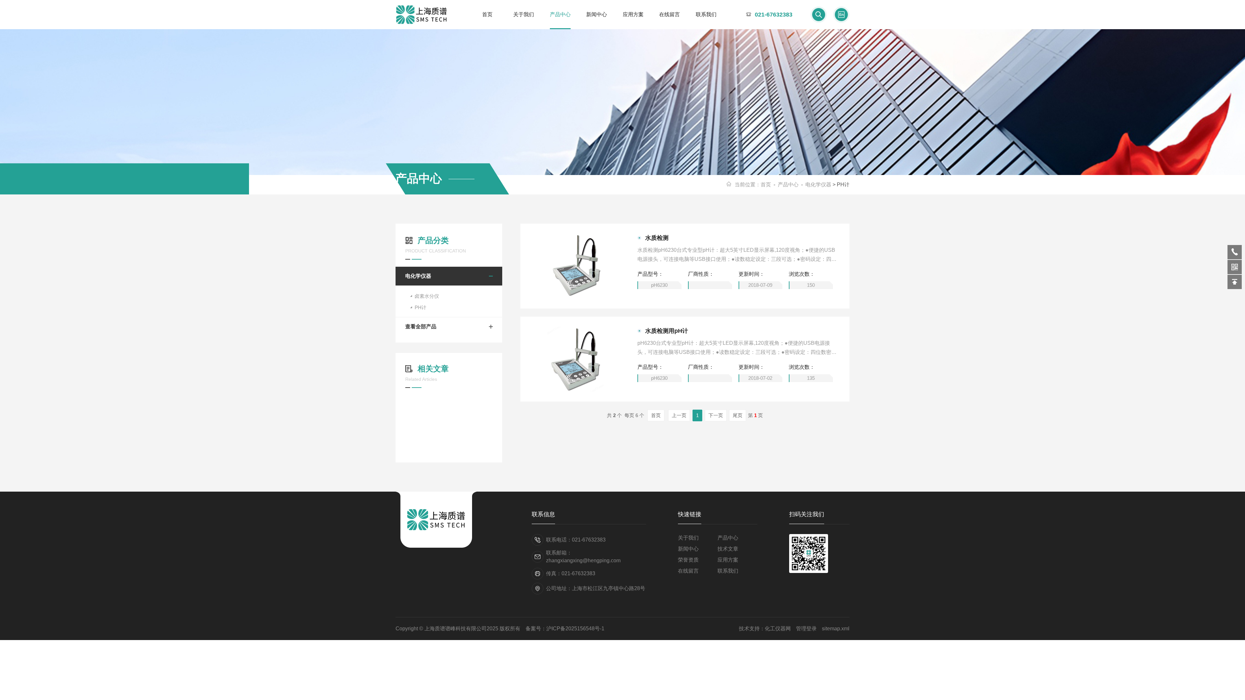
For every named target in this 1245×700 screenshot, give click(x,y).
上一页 (679, 415)
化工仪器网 (778, 628)
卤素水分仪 (427, 296)
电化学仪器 (818, 184)
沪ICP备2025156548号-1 (575, 628)
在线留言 (669, 14)
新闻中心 (596, 14)
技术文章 (727, 549)
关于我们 (523, 14)
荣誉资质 (688, 560)
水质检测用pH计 (666, 331)
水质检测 (657, 238)
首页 (487, 14)
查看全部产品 (420, 326)
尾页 (737, 415)
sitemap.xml (835, 628)
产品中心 (560, 14)
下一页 (715, 415)
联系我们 (706, 14)
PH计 (420, 307)
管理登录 (806, 628)
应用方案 (633, 14)
